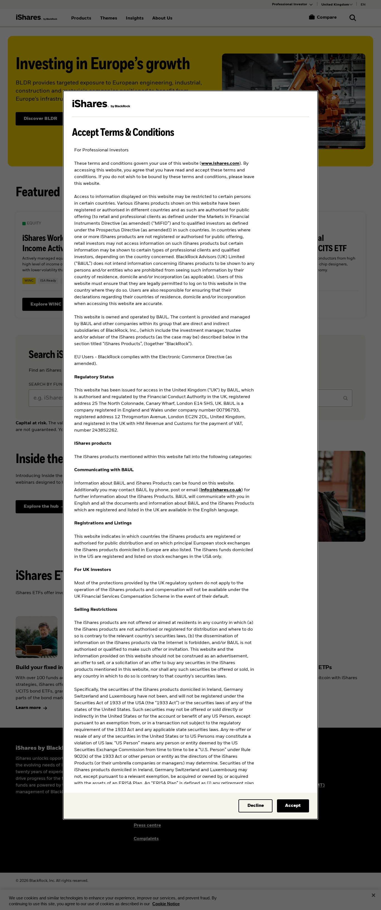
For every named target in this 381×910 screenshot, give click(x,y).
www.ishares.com (220, 163)
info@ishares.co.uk (221, 490)
